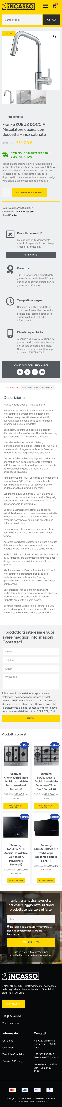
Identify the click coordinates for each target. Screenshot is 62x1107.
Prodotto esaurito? (29, 233)
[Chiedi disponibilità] (10, 341)
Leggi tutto (16, 880)
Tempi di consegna (29, 300)
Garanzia (23, 268)
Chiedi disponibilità (30, 332)
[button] (55, 36)
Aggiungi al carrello (29, 192)
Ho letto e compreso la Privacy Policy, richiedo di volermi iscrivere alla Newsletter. (29, 930)
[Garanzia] (10, 276)
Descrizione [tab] (11, 388)
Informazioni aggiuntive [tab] (37, 388)
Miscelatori (29, 211)
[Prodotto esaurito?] (10, 239)
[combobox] (22, 19)
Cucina (18, 211)
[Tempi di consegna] (10, 309)
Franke (13, 215)
